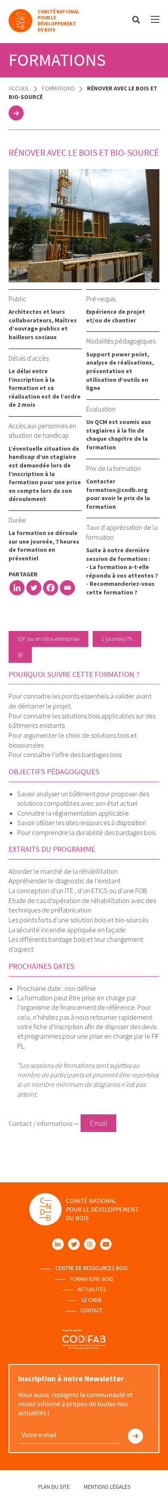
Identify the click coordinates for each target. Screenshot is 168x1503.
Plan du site (54, 1487)
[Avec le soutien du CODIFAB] (84, 1339)
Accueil (19, 88)
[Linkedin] (17, 587)
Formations (58, 88)
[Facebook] (50, 587)
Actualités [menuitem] (92, 1289)
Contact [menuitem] (92, 1310)
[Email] (67, 587)
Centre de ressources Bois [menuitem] (92, 1268)
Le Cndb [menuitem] (91, 1300)
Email (98, 1123)
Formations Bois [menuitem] (91, 1279)
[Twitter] (33, 587)
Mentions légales (107, 1487)
